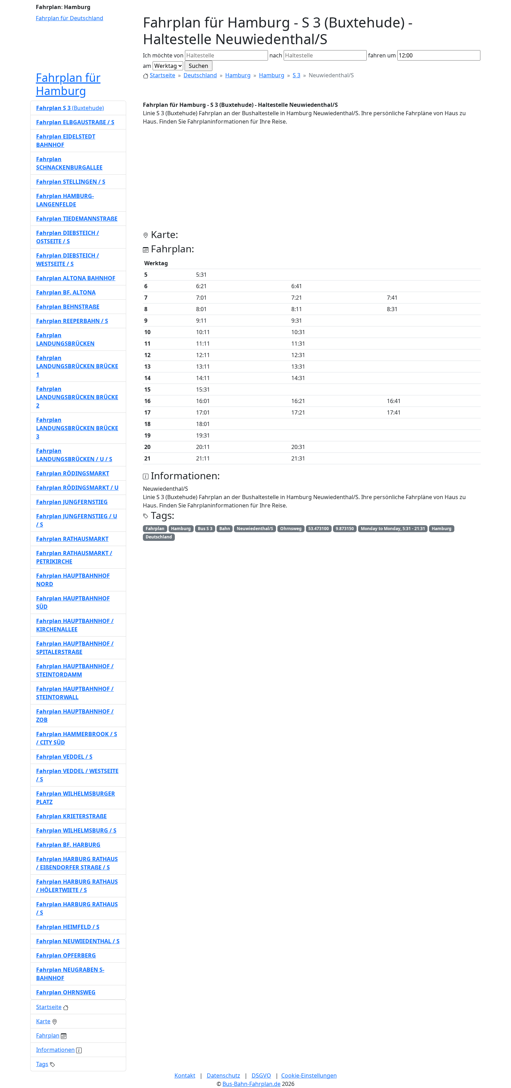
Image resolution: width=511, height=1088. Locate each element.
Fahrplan (47, 1035)
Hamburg (238, 75)
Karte (43, 1021)
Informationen (55, 1050)
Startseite (162, 75)
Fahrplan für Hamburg (68, 84)
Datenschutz (223, 1075)
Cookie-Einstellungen (309, 1075)
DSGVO (261, 1075)
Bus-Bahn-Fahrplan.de (251, 1084)
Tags (42, 1064)
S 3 (296, 75)
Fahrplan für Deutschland (69, 18)
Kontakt (185, 1075)
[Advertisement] (312, 180)
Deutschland (200, 75)
